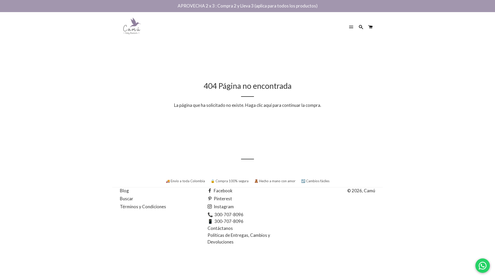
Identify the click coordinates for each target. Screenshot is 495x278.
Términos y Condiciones (143, 206)
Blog (124, 190)
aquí (267, 105)
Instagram (223, 206)
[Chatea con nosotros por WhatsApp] (482, 265)
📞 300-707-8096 (225, 214)
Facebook (223, 190)
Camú (369, 190)
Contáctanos (220, 228)
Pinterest (222, 198)
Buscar (126, 198)
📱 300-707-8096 (225, 221)
